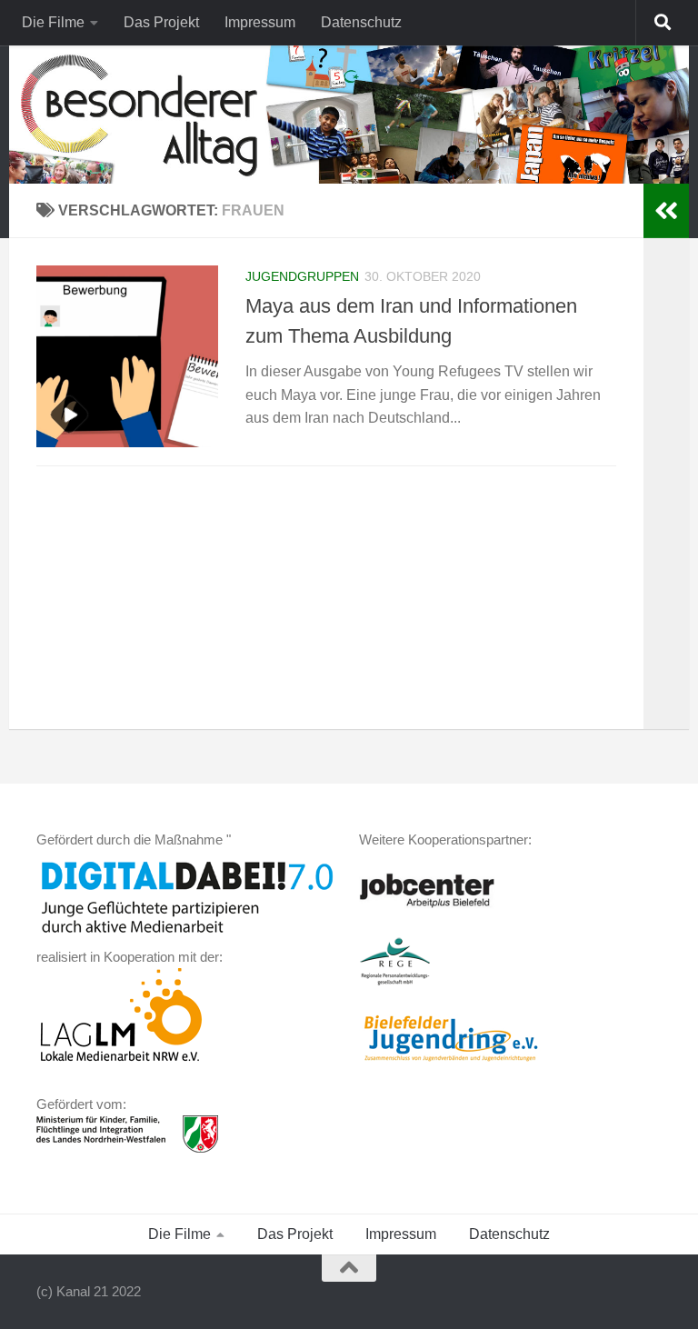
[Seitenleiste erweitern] (666, 211)
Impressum (259, 22)
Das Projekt (161, 22)
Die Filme (53, 22)
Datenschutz (361, 22)
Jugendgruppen (302, 276)
